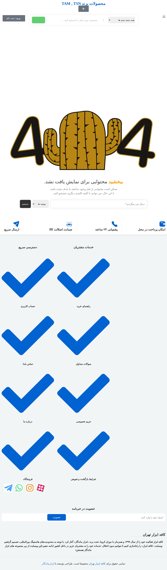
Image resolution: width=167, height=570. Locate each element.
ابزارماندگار (48, 563)
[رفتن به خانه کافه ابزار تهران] (153, 56)
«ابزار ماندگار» (81, 542)
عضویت (57, 517)
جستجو (25, 204)
